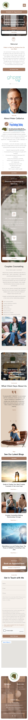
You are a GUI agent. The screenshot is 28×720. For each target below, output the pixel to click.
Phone (4, 593)
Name (4, 583)
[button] (24, 5)
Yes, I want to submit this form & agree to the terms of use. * (14, 625)
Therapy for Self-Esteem (14, 243)
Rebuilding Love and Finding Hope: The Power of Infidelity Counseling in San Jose (14, 547)
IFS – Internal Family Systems (14, 218)
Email (4, 588)
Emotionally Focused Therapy (14, 195)
